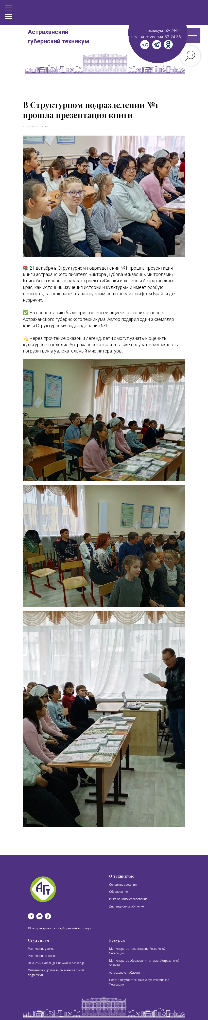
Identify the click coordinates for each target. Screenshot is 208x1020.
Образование (118, 892)
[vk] (39, 916)
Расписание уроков (41, 949)
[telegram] (31, 916)
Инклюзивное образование (128, 899)
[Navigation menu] (8, 16)
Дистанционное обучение (126, 906)
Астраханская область (124, 972)
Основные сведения (123, 884)
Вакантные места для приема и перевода (56, 963)
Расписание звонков (42, 956)
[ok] (48, 916)
